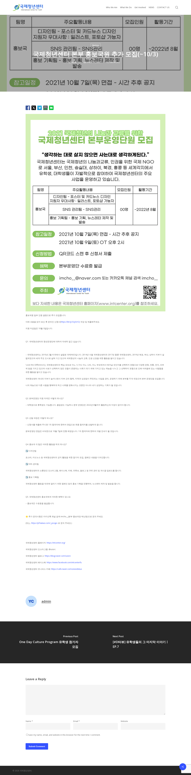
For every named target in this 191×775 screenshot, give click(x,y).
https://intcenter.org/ (56, 542)
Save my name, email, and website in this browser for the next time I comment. (64, 735)
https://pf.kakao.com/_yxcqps (44, 523)
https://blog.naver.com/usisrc (58, 556)
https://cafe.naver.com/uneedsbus (66, 569)
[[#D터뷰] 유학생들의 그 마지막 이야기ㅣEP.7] (143, 642)
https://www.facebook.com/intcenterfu (64, 562)
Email (76, 721)
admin (74, 62)
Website (124, 721)
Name (29, 721)
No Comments (113, 62)
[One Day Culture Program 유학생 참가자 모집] (48, 642)
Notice (95, 45)
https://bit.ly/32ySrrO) (70, 321)
